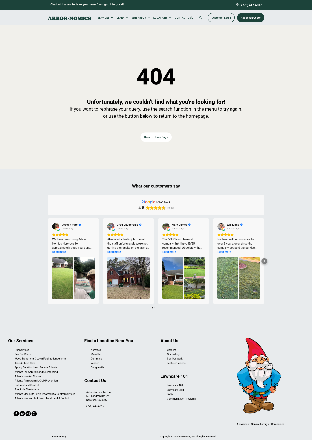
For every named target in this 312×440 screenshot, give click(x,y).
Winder (95, 363)
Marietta (96, 354)
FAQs (170, 394)
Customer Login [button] (221, 17)
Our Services (22, 349)
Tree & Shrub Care (25, 363)
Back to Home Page (156, 137)
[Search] (200, 17)
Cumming (96, 358)
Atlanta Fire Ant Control (28, 376)
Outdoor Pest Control (27, 385)
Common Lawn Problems (181, 398)
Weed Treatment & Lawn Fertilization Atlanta (40, 358)
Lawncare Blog (175, 389)
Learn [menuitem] (121, 17)
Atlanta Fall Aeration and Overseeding (36, 372)
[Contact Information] (192, 17)
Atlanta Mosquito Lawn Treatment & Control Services (45, 394)
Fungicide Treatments (27, 389)
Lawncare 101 (175, 385)
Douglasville (97, 367)
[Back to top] (305, 433)
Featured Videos (176, 363)
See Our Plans (23, 354)
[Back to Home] (69, 18)
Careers (171, 349)
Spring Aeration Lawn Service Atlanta (36, 367)
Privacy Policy (59, 436)
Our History (173, 354)
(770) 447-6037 (251, 5)
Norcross (96, 349)
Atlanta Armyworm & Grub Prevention (36, 380)
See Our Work (175, 358)
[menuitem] (106, 17)
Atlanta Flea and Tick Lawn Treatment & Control (42, 398)
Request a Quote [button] (251, 17)
